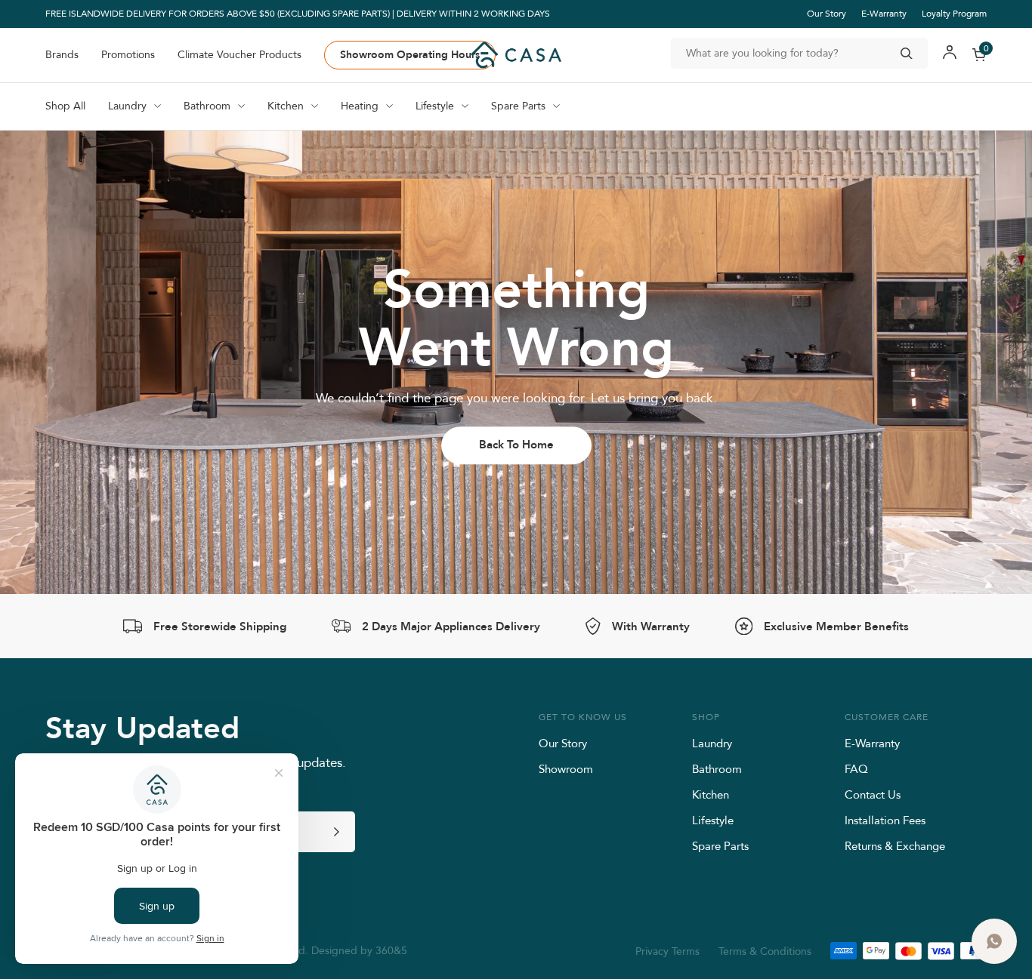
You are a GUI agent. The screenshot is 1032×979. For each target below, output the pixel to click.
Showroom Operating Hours (410, 54)
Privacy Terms (667, 951)
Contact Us (873, 794)
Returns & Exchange (895, 845)
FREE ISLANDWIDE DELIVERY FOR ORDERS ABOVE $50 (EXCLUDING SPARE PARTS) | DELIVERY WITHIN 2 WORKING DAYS (297, 14)
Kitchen (710, 794)
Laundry (712, 743)
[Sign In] (949, 54)
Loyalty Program (954, 13)
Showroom (566, 768)
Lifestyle (713, 820)
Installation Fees (885, 820)
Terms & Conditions (764, 951)
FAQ (856, 768)
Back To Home (516, 445)
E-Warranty (884, 13)
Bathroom (717, 768)
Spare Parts (720, 845)
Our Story (826, 13)
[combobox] (799, 53)
